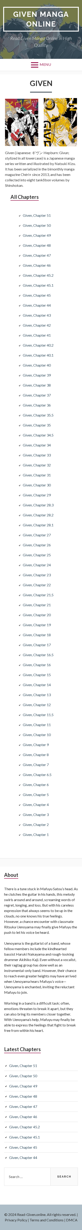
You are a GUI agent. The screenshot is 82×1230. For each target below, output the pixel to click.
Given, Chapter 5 (36, 794)
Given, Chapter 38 (37, 385)
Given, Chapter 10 (37, 734)
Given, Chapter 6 (36, 784)
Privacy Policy (16, 1220)
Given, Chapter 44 (37, 305)
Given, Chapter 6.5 (37, 774)
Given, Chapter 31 (37, 475)
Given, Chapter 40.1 (38, 355)
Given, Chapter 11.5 (38, 714)
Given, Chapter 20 (37, 615)
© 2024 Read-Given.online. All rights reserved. (40, 1214)
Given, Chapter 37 (37, 395)
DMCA (71, 1220)
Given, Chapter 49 (37, 235)
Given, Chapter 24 (37, 565)
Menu (45, 64)
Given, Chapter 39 (37, 375)
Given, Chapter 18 (37, 635)
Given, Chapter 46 (37, 265)
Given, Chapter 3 (36, 814)
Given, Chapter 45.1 (38, 285)
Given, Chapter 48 (37, 245)
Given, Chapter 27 (37, 535)
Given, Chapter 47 (37, 255)
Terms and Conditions (47, 1220)
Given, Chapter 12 (37, 705)
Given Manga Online (41, 19)
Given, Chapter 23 (37, 575)
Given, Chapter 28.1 (38, 525)
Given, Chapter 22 (37, 585)
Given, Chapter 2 (36, 824)
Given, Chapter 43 (37, 315)
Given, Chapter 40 (37, 365)
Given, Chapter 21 (37, 605)
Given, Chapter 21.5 (38, 595)
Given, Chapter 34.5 (38, 435)
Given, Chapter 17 (37, 645)
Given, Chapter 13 (37, 695)
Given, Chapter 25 (37, 555)
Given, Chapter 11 (37, 724)
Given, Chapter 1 (36, 834)
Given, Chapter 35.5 (38, 415)
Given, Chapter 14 (37, 685)
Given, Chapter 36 (37, 405)
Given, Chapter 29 (37, 495)
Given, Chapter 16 (37, 665)
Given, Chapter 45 (37, 295)
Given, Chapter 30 (37, 485)
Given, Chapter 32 (37, 465)
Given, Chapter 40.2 (38, 345)
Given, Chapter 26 (37, 545)
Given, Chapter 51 (37, 215)
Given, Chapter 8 (36, 754)
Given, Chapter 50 (37, 225)
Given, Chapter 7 (36, 764)
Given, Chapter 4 (36, 804)
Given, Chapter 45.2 (38, 275)
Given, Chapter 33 (37, 455)
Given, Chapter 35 (37, 425)
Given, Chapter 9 (36, 744)
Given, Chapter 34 (37, 445)
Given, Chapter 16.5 (38, 655)
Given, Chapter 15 (37, 675)
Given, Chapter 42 (37, 325)
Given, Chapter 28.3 (38, 505)
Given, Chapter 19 (37, 625)
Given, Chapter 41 (37, 335)
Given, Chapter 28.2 (38, 515)
